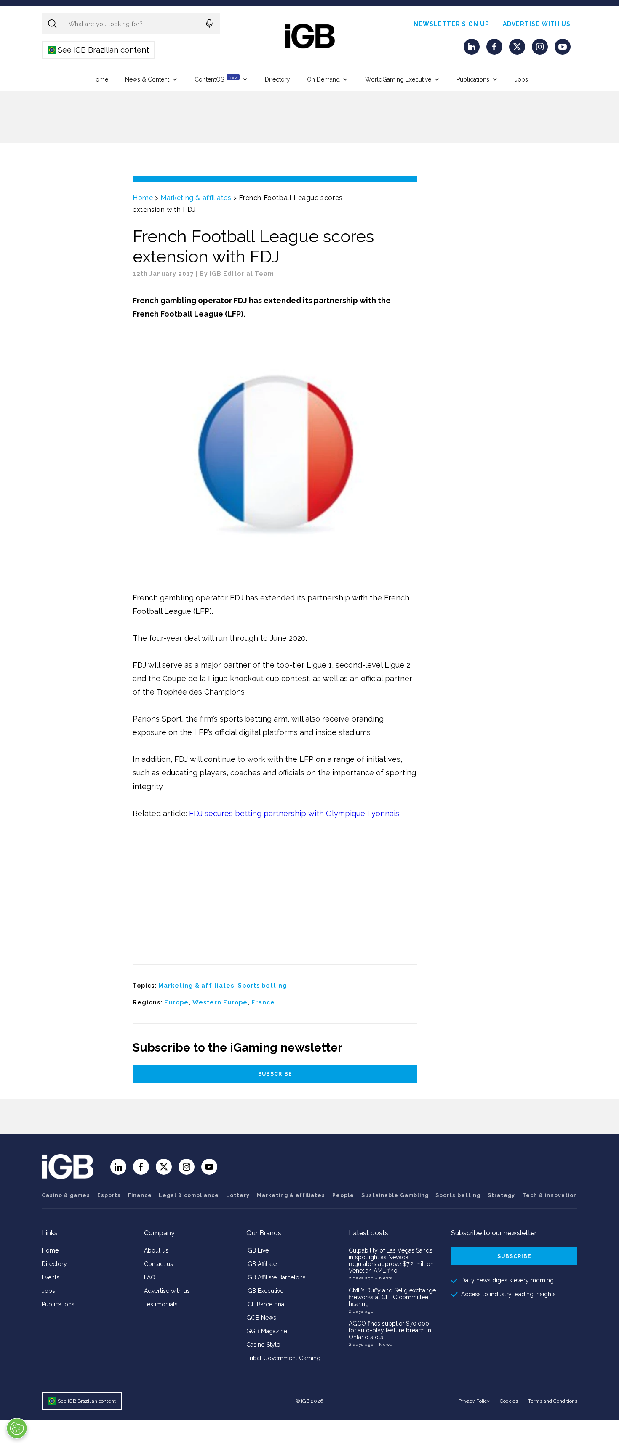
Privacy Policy (474, 1401)
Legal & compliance (189, 1195)
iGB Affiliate (261, 1264)
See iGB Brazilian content (98, 49)
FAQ (149, 1277)
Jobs (521, 79)
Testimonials (161, 1304)
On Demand (323, 79)
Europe (176, 1002)
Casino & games (66, 1195)
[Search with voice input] (209, 23)
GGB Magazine (266, 1331)
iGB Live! (258, 1250)
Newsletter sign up (451, 24)
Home (99, 79)
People (343, 1195)
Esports (109, 1195)
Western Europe (220, 1002)
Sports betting (262, 985)
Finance (140, 1195)
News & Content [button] (147, 79)
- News (383, 1278)
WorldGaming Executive (398, 79)
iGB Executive (264, 1290)
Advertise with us (537, 24)
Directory (277, 79)
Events (50, 1277)
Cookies (509, 1401)
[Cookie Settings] (16, 1428)
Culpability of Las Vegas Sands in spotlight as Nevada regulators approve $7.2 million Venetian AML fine (391, 1260)
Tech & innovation (549, 1195)
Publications (472, 79)
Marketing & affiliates (195, 198)
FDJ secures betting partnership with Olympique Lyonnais (294, 813)
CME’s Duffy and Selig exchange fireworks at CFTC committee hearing (392, 1297)
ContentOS (216, 79)
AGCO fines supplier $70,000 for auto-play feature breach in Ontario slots (390, 1330)
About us (156, 1250)
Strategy (501, 1195)
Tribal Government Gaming (283, 1358)
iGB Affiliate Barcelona (276, 1277)
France (263, 1002)
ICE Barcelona (265, 1304)
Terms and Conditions (552, 1401)
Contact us (158, 1264)
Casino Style (263, 1344)
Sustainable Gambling (395, 1195)
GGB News (261, 1317)
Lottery (238, 1195)
